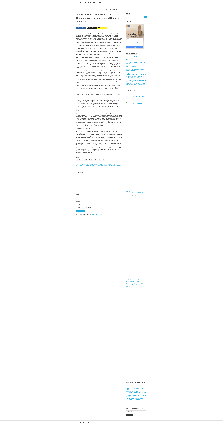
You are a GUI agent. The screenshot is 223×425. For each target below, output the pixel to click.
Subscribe (129, 415)
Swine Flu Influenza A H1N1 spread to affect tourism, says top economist (138, 192)
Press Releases (87, 24)
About (108, 6)
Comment (78, 178)
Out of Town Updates (132, 384)
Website (78, 201)
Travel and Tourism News (89, 2)
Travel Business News (96, 24)
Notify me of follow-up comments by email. (86, 204)
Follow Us (129, 375)
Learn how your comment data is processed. (101, 214)
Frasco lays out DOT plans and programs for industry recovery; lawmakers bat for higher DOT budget (136, 58)
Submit (135, 6)
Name (77, 194)
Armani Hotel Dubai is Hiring (138, 96)
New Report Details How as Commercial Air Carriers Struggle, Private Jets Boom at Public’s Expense (98, 164)
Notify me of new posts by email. (84, 207)
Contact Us (129, 6)
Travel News (142, 6)
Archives (122, 6)
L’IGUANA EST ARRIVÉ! (132, 60)
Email (77, 198)
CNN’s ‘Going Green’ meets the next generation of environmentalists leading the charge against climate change (135, 69)
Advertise (115, 6)
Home (104, 6)
